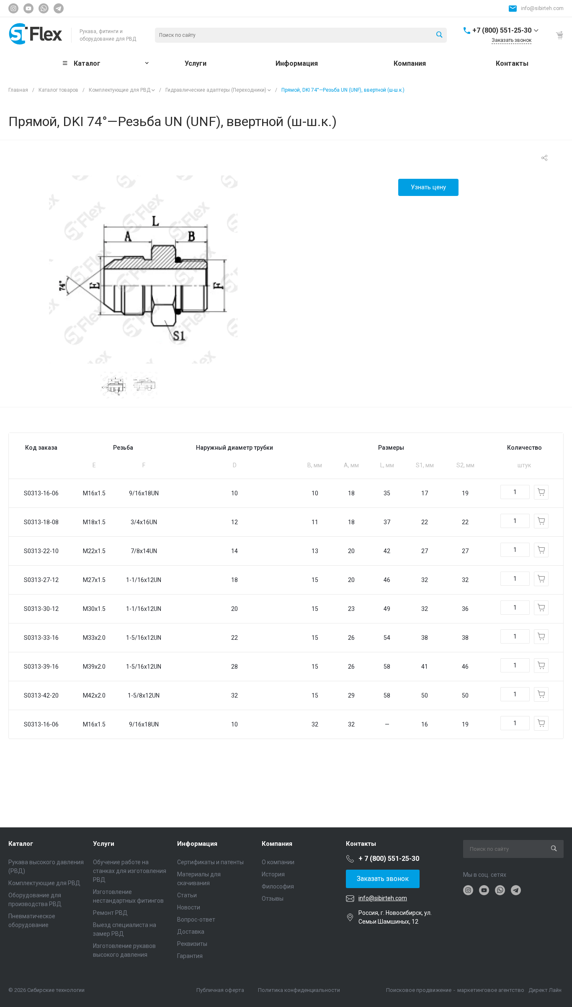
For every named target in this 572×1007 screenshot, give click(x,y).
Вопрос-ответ (196, 919)
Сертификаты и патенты (210, 862)
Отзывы (272, 898)
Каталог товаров (58, 90)
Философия (278, 886)
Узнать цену (428, 187)
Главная (18, 90)
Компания (277, 843)
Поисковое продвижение (418, 990)
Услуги (103, 843)
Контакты (361, 843)
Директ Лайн (545, 990)
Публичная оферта (220, 990)
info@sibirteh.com (542, 8)
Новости (188, 907)
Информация (197, 843)
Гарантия (190, 956)
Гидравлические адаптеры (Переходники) (215, 90)
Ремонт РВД (110, 912)
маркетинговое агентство (490, 990)
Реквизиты (192, 943)
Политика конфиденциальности (299, 990)
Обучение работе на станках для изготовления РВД (129, 871)
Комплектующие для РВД (119, 90)
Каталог (20, 843)
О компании (278, 862)
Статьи (187, 895)
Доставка (190, 931)
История (273, 874)
